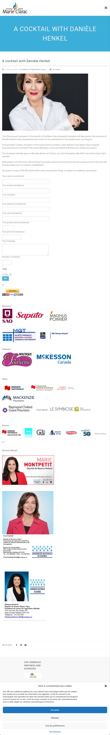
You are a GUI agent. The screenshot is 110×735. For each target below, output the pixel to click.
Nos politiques (55, 732)
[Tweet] (21, 645)
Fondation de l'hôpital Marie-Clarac (33, 69)
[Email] (25, 645)
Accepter (55, 710)
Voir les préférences (55, 725)
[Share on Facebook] (16, 645)
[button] (105, 686)
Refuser (55, 718)
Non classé (56, 69)
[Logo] (15, 7)
